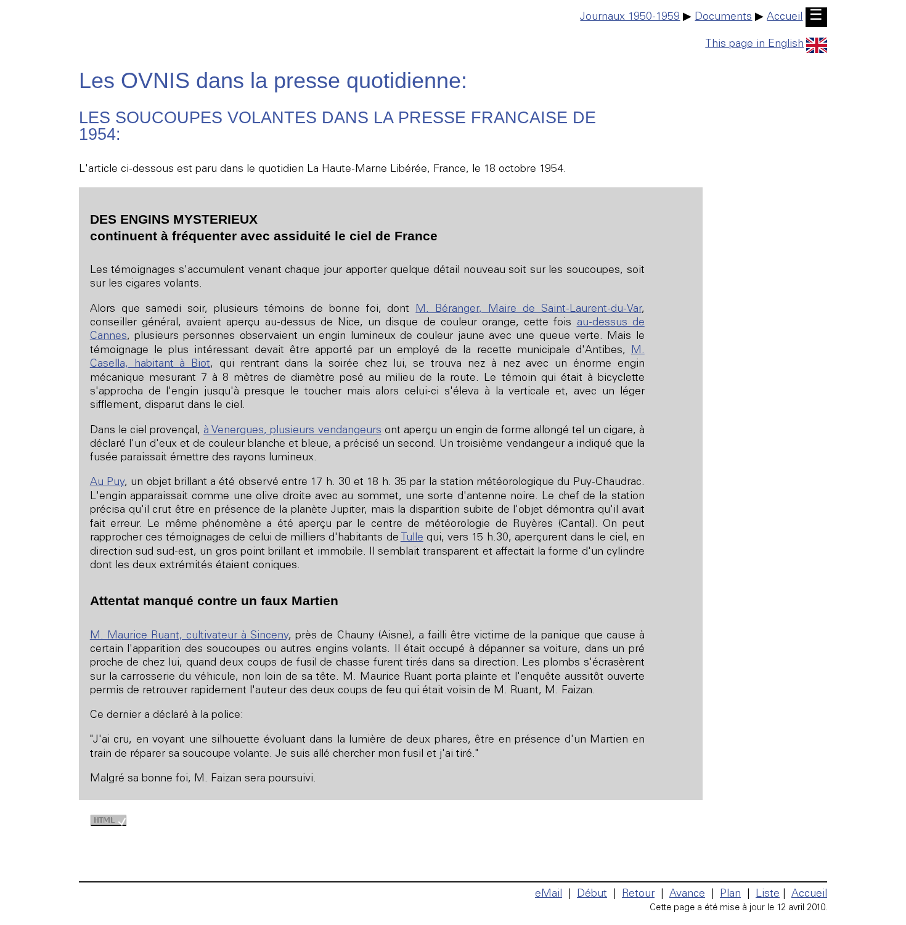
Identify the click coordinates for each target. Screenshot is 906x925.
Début (592, 894)
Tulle (412, 538)
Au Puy (107, 482)
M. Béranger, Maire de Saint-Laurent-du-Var (528, 309)
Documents (723, 17)
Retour (638, 894)
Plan (730, 894)
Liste (768, 894)
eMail (548, 894)
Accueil (784, 17)
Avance (687, 894)
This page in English (754, 44)
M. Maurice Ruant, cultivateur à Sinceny (189, 636)
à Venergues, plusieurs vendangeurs (292, 430)
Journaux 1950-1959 (630, 17)
